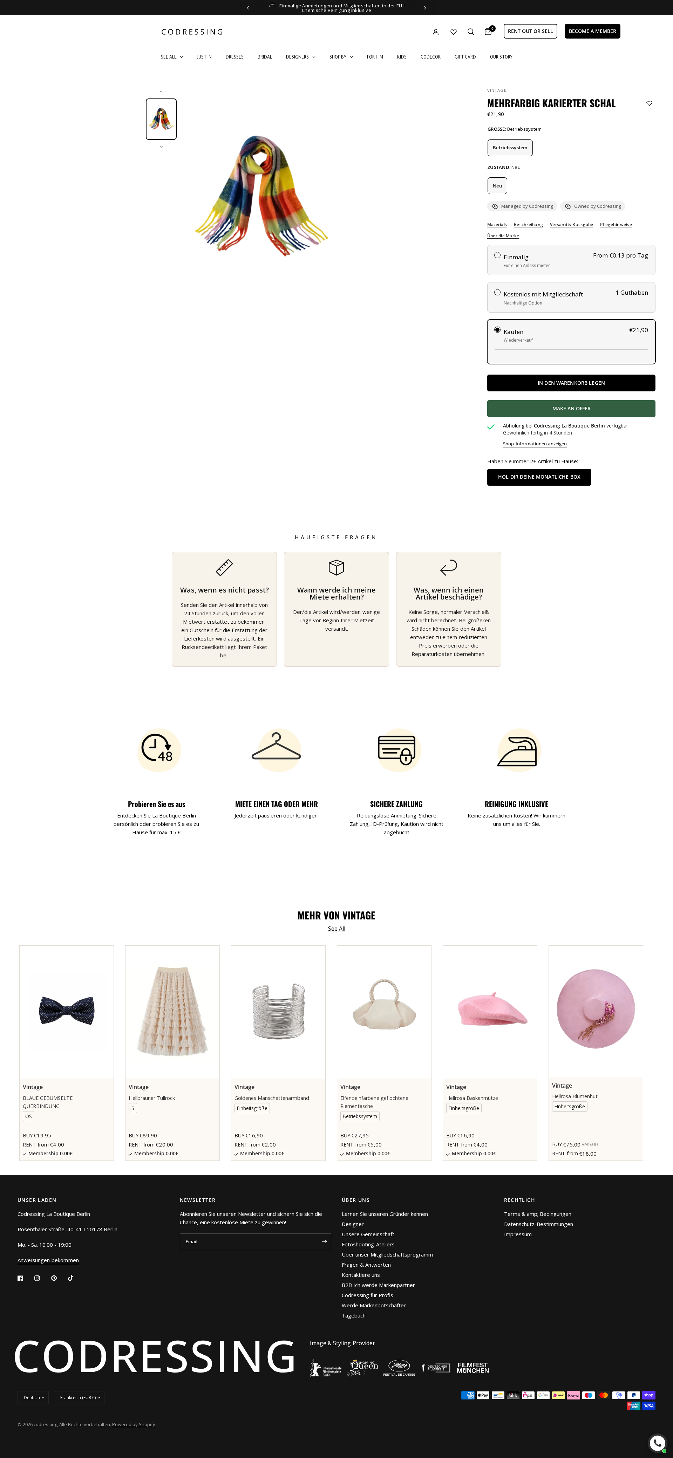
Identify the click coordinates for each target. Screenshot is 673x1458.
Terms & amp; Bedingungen (537, 1213)
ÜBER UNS (356, 1200)
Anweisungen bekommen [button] (48, 1260)
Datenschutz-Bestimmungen (538, 1223)
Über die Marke (503, 236)
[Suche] (471, 32)
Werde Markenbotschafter (374, 1305)
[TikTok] (75, 1278)
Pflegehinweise (616, 225)
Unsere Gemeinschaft (368, 1234)
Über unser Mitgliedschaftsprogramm (387, 1254)
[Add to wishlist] (649, 103)
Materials (497, 225)
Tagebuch (354, 1315)
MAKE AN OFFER (597, 411)
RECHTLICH (520, 1200)
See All (336, 928)
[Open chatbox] (657, 1443)
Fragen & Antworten (366, 1264)
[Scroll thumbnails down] (161, 147)
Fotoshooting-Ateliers (368, 1244)
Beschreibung (528, 225)
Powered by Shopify (133, 1424)
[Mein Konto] (421, 32)
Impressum (518, 1234)
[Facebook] (25, 1278)
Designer (353, 1223)
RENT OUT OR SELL (530, 31)
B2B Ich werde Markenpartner (378, 1284)
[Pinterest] (59, 1278)
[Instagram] (42, 1278)
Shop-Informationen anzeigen (535, 444)
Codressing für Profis (367, 1295)
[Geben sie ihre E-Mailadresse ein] (324, 1241)
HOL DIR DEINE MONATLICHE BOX (539, 476)
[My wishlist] (454, 31)
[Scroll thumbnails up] (161, 91)
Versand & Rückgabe (571, 225)
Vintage (497, 90)
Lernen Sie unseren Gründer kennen (385, 1213)
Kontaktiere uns (361, 1274)
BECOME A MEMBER (592, 31)
